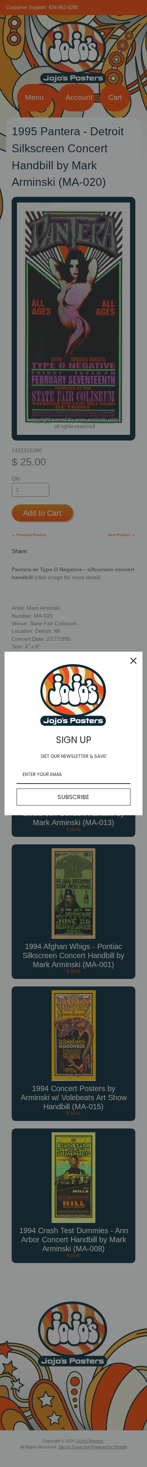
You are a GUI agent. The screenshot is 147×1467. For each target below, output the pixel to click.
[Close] (133, 661)
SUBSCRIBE (73, 797)
